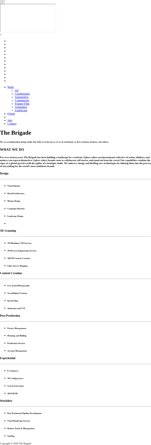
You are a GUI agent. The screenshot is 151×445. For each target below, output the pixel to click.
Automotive (22, 97)
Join (9, 120)
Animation (21, 107)
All (16, 90)
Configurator (22, 93)
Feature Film (22, 103)
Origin (11, 113)
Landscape (21, 110)
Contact (11, 123)
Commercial (22, 100)
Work (10, 87)
